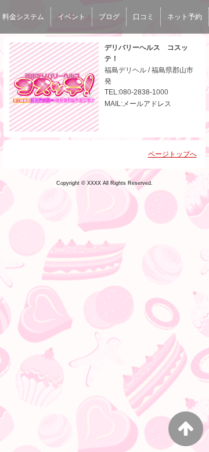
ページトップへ (172, 154)
